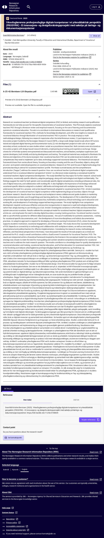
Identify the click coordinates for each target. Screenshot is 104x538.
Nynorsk (15, 470)
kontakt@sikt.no (49, 534)
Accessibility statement (15, 526)
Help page (6, 508)
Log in (94, 7)
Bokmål (6, 470)
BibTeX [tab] (76, 400)
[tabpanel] (52, 410)
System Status (8, 513)
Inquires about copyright (16, 530)
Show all (96, 36)
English (24, 469)
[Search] (28, 7)
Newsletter (10, 519)
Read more (94, 452)
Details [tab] (7, 389)
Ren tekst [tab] (27, 400)
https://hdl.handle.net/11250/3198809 (26, 62)
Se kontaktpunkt (15, 438)
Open (90, 92)
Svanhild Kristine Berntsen (13, 35)
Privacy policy (11, 523)
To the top (53, 448)
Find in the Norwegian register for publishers (70, 57)
